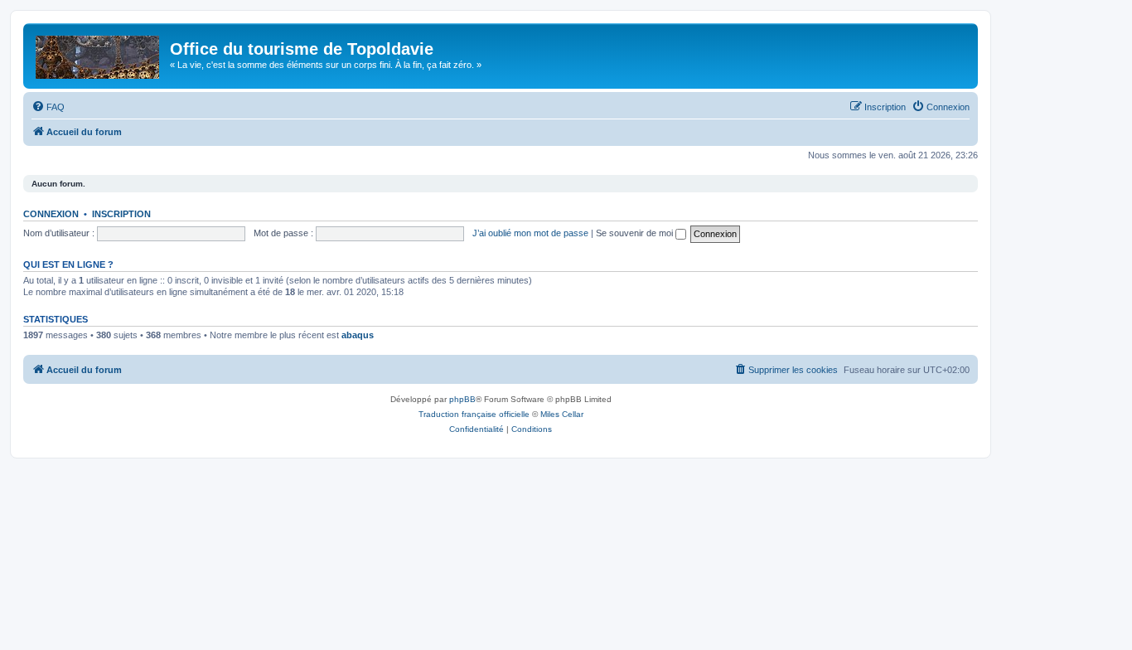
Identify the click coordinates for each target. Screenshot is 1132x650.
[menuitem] (48, 107)
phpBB (462, 399)
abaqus (357, 335)
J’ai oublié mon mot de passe (530, 233)
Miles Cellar (561, 414)
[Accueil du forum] (98, 53)
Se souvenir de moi (635, 233)
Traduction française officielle (474, 414)
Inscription (121, 214)
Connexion (51, 214)
